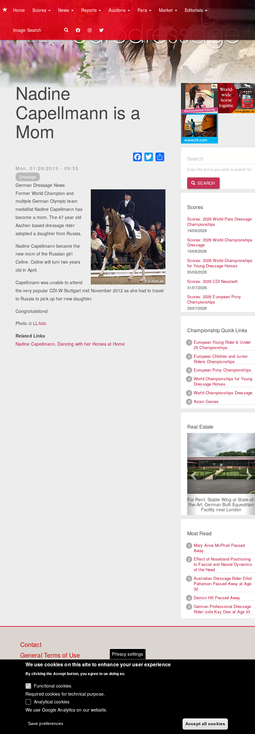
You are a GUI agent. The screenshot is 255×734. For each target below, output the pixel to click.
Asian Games (206, 401)
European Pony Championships (222, 370)
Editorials (194, 10)
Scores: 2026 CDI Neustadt (212, 281)
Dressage (27, 176)
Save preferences (45, 723)
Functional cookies (52, 686)
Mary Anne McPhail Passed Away (219, 547)
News (64, 10)
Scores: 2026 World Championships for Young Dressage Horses (220, 263)
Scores (40, 10)
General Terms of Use (50, 655)
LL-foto (40, 323)
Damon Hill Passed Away (217, 597)
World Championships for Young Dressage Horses (223, 381)
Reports (89, 10)
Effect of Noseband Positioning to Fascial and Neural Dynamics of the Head (223, 564)
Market (166, 10)
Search (205, 183)
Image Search (27, 30)
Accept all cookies (205, 723)
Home (19, 10)
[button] (192, 474)
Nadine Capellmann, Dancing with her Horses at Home (70, 344)
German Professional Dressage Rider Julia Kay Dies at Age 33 (222, 609)
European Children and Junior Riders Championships (221, 358)
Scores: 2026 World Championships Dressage (220, 242)
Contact (30, 645)
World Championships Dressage (223, 393)
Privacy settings (127, 654)
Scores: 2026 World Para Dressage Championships (219, 221)
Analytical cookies (51, 701)
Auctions (118, 10)
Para (142, 10)
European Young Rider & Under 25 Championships (222, 344)
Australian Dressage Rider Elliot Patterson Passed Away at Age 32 (223, 583)
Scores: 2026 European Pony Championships (214, 299)
